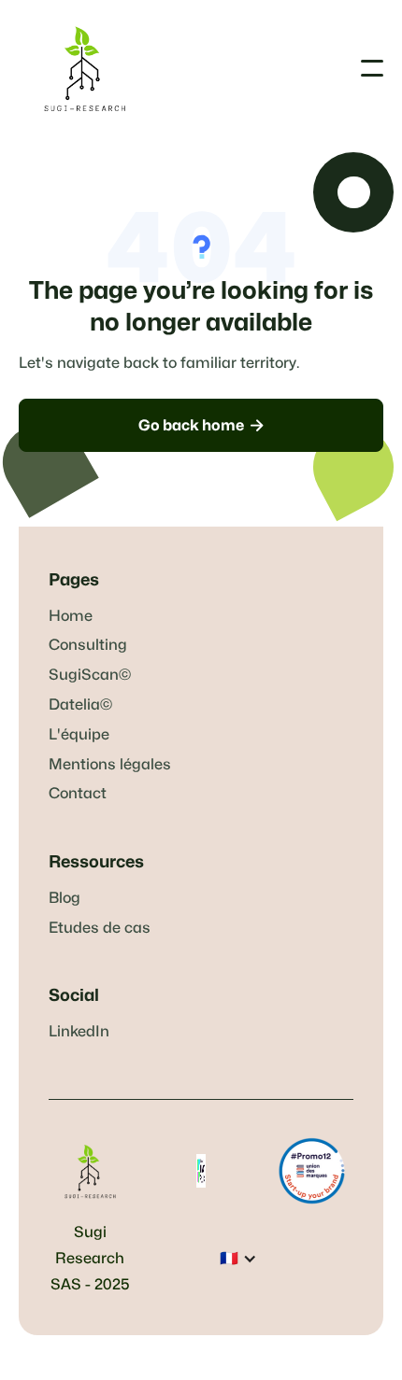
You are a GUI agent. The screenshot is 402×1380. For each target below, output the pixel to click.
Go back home (201, 425)
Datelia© (80, 704)
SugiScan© (90, 675)
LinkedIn (79, 1031)
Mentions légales (110, 764)
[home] (84, 68)
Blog (64, 898)
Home (71, 616)
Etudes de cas (100, 928)
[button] (372, 68)
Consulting (88, 645)
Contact (78, 793)
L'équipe (79, 734)
